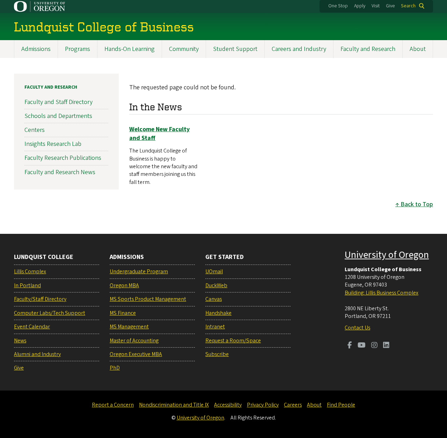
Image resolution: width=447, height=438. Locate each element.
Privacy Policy (263, 405)
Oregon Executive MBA (136, 354)
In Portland (27, 285)
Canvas (213, 299)
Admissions (36, 49)
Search (408, 5)
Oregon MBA (124, 285)
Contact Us (357, 328)
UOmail (214, 271)
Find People (341, 405)
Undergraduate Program (139, 271)
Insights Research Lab (52, 144)
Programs (77, 49)
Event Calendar (32, 327)
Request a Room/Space (233, 340)
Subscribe (217, 354)
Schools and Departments (58, 116)
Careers (293, 405)
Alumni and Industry (37, 354)
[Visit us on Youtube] (361, 346)
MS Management (129, 327)
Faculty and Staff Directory (58, 102)
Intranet (215, 327)
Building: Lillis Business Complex (381, 293)
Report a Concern (113, 405)
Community (184, 49)
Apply (359, 5)
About (418, 49)
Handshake (218, 313)
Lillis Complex (30, 271)
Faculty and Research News (59, 172)
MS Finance (123, 313)
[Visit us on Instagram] (374, 346)
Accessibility (228, 405)
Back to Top (417, 204)
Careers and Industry (299, 49)
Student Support (235, 49)
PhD (115, 368)
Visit (376, 5)
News (20, 340)
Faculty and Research (367, 49)
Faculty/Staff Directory (40, 299)
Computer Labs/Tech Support (49, 313)
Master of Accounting (134, 340)
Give (390, 5)
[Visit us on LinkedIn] (386, 346)
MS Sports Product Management (148, 299)
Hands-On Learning (129, 49)
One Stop (338, 5)
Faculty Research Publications (62, 158)
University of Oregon (387, 255)
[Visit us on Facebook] (350, 346)
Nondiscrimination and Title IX (174, 405)
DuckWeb (216, 285)
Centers (34, 130)
